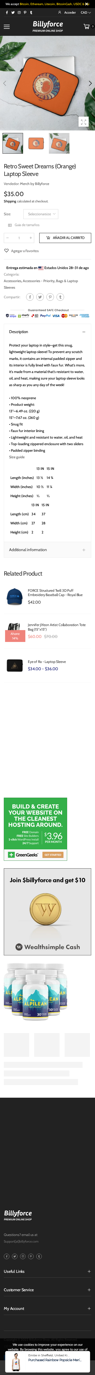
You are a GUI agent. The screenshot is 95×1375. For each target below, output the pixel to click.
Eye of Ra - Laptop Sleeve (47, 661)
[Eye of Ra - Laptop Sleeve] (14, 666)
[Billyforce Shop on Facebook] (7, 12)
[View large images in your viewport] (84, 122)
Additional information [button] (28, 549)
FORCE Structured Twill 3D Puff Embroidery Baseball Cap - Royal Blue (55, 592)
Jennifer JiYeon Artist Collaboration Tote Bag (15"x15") (57, 627)
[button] (90, 83)
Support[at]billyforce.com (21, 1241)
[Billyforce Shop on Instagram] (19, 12)
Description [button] (18, 331)
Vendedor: (12, 183)
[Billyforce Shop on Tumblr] (31, 12)
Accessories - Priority (38, 280)
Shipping (10, 201)
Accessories (12, 280)
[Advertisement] (47, 742)
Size (7, 214)
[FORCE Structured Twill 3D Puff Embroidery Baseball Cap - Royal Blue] (14, 596)
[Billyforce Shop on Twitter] (13, 12)
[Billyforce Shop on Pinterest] (25, 12)
